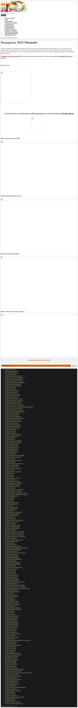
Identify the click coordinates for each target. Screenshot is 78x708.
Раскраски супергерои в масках (14, 379)
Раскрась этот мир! (10, 18)
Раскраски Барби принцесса (13, 653)
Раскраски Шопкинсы (11, 509)
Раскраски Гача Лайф (11, 595)
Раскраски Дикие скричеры (12, 702)
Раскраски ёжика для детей (12, 413)
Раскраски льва (9, 476)
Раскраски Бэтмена (10, 462)
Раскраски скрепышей (11, 667)
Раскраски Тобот (9, 510)
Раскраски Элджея (10, 693)
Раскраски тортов (10, 479)
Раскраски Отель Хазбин (12, 674)
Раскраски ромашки (10, 565)
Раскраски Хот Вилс (10, 573)
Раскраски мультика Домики (13, 419)
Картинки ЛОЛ (9, 500)
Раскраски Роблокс (10, 666)
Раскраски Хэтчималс (11, 695)
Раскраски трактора (10, 570)
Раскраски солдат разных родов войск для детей (18, 672)
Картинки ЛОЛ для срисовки (13, 546)
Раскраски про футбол (11, 392)
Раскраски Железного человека (13, 483)
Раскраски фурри (10, 651)
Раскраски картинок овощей (13, 385)
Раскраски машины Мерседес (13, 559)
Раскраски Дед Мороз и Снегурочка (15, 552)
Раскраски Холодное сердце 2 (13, 676)
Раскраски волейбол (10, 389)
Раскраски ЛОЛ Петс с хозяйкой (14, 489)
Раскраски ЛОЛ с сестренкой (13, 491)
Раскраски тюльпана (10, 432)
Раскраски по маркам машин (13, 384)
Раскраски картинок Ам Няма (13, 376)
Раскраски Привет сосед (12, 624)
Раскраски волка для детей (12, 424)
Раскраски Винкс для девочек (13, 442)
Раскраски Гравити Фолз (12, 541)
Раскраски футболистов (11, 596)
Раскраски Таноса (10, 611)
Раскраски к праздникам (12, 465)
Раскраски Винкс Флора (11, 450)
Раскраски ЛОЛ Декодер (12, 502)
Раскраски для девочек (11, 30)
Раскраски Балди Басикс (11, 575)
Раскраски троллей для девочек (14, 398)
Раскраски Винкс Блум (11, 452)
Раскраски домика (10, 488)
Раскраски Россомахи (11, 629)
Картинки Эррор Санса (11, 656)
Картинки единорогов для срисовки (15, 536)
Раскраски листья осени (11, 522)
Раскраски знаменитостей (11, 33)
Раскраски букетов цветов (12, 395)
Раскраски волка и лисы (11, 423)
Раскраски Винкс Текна (11, 444)
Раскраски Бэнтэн (10, 638)
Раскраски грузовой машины (13, 426)
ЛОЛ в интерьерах (38, 113)
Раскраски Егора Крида (11, 515)
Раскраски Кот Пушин (11, 625)
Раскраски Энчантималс (12, 578)
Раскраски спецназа (10, 650)
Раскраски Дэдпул (10, 572)
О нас (6, 19)
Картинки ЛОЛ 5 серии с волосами (15, 585)
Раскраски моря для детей (12, 486)
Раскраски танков (10, 458)
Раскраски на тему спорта (12, 390)
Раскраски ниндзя (10, 692)
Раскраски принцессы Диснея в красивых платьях (19, 406)
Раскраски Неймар (10, 523)
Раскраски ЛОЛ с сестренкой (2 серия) (16, 492)
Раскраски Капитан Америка (13, 609)
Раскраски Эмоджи (10, 630)
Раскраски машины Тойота (12, 562)
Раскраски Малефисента (12, 680)
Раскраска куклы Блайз (11, 554)
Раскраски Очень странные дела (14, 703)
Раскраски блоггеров (10, 35)
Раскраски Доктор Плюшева (13, 633)
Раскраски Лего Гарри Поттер (13, 567)
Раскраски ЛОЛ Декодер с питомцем (15, 586)
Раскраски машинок (10, 28)
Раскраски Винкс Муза (11, 449)
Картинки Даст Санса (11, 658)
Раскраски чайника (10, 453)
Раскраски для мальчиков (11, 32)
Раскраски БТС (9, 593)
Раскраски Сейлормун (11, 642)
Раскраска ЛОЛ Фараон (11, 551)
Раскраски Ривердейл (11, 632)
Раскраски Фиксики (10, 646)
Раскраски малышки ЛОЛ (12, 478)
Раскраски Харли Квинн (11, 637)
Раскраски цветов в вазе (11, 466)
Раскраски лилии (9, 439)
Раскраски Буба (9, 499)
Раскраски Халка (9, 606)
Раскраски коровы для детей (13, 457)
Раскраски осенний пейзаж (12, 525)
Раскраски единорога (11, 538)
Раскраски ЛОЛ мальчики (12, 591)
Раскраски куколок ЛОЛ (11, 415)
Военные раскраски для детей (13, 402)
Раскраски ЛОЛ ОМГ (11, 661)
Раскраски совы (9, 473)
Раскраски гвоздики (10, 431)
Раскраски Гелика (10, 700)
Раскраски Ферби (10, 497)
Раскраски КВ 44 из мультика (13, 679)
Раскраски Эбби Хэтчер (11, 617)
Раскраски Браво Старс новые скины (15, 687)
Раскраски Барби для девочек (13, 434)
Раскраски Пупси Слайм (12, 616)
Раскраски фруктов (10, 437)
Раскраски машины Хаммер (13, 564)
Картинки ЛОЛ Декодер (11, 504)
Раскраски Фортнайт (11, 620)
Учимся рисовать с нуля (11, 496)
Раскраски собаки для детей (13, 471)
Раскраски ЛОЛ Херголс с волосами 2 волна (17, 588)
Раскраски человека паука (12, 393)
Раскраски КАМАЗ (10, 685)
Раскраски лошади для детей (13, 468)
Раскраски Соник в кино (12, 684)
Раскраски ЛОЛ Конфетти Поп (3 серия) (16, 494)
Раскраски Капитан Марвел (13, 607)
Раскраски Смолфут (10, 530)
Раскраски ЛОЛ (9, 21)
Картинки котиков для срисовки (14, 539)
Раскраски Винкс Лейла (11, 445)
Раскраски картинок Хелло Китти (14, 418)
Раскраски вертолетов (11, 698)
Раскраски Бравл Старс (11, 601)
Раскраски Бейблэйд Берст (12, 580)
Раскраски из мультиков (11, 22)
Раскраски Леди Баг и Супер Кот (14, 410)
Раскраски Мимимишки (11, 556)
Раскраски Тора (9, 612)
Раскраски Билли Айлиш (12, 622)
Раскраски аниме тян (11, 374)
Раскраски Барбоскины (11, 627)
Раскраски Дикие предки (12, 428)
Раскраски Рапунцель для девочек (14, 405)
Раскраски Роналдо (10, 518)
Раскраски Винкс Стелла (12, 447)
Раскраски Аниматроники (12, 526)
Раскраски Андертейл (11, 664)
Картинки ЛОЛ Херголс (11, 590)
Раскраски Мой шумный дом (13, 421)
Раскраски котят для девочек (13, 403)
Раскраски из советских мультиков (14, 411)
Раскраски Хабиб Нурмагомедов (14, 520)
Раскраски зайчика (10, 429)
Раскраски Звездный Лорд (12, 604)
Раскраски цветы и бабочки (13, 481)
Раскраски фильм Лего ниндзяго (14, 381)
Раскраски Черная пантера (12, 484)
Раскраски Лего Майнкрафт (13, 416)
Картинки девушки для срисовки (14, 531)
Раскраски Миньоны (11, 544)
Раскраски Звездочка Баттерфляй (14, 669)
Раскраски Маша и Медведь (13, 645)
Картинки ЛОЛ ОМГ (11, 663)
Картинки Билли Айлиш (11, 659)
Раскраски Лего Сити (11, 569)
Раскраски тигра (9, 470)
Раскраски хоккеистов (11, 682)
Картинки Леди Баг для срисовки (14, 533)
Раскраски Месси (10, 517)
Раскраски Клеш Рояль (11, 619)
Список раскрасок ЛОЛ (11, 507)
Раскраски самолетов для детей (14, 400)
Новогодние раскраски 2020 (13, 671)
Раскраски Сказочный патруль (13, 460)
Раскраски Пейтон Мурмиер (13, 690)
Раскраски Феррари (10, 560)
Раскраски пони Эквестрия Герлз (14, 377)
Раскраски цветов (9, 27)
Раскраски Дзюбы (10, 635)
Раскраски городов (10, 369)
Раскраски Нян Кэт (10, 614)
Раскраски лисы (9, 475)
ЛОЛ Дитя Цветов (67, 113)
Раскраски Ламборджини (12, 557)
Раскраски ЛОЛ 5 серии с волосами (15, 582)
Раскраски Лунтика (10, 648)
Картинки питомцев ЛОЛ (12, 603)
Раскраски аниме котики (12, 371)
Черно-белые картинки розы (13, 655)
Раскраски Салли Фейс (11, 577)
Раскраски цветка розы (11, 397)
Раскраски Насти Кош (11, 677)
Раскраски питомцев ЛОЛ (12, 436)
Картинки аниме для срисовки (13, 512)
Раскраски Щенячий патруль (13, 549)
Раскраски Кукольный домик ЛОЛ (14, 455)
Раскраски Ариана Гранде (12, 528)
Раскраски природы (10, 387)
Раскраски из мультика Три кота (14, 463)
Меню (3, 15)
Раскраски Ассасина (10, 643)
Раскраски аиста (9, 543)
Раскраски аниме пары (11, 372)
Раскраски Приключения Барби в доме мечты (18, 640)
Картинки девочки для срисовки (14, 535)
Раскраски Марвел (9, 25)
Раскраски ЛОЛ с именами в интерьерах (16, 548)
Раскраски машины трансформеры (15, 382)
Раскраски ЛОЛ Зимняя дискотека (14, 697)
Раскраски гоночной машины (13, 440)
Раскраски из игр (9, 24)
